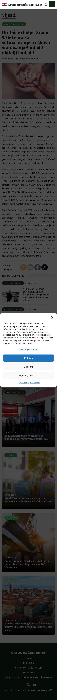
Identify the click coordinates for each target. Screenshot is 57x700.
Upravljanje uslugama (28, 349)
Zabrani (28, 366)
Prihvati (28, 357)
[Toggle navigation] (52, 4)
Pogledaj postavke (28, 375)
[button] (52, 317)
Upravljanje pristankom (29, 382)
